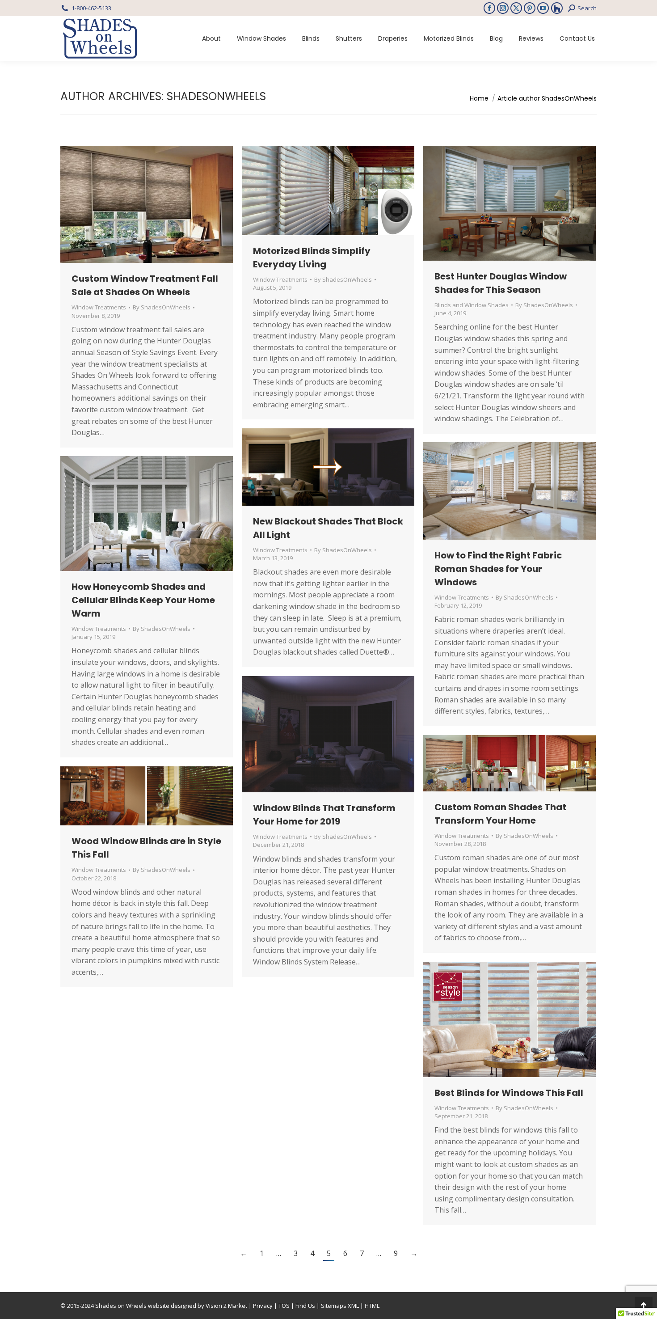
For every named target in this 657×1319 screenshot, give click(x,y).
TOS (284, 1306)
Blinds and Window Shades (471, 305)
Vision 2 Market (226, 1306)
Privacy (263, 1306)
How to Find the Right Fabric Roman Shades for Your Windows (498, 568)
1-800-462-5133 (91, 8)
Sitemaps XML (340, 1306)
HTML (372, 1306)
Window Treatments (99, 307)
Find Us (305, 1306)
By (161, 307)
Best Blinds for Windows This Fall (508, 1092)
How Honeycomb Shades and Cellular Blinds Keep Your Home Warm (143, 600)
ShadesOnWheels (216, 96)
